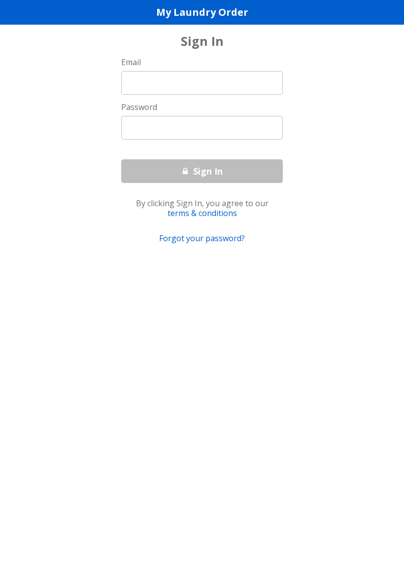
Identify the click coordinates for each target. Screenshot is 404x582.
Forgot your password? (202, 238)
